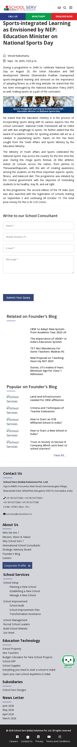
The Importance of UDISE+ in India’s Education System (48, 340)
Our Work (8, 632)
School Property (12, 648)
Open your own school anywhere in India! (26, 674)
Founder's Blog (11, 554)
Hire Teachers (11, 653)
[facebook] (17, 737)
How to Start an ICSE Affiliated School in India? (46, 420)
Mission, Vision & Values (17, 537)
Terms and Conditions (58, 741)
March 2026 (9, 718)
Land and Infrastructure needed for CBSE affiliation (47, 398)
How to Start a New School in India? (48, 432)
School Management (15, 620)
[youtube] (49, 737)
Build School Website (15, 628)
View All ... (60, 455)
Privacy (39, 741)
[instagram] (60, 737)
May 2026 (8, 710)
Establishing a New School (24, 591)
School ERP (9, 661)
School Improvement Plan (24, 609)
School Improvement (15, 601)
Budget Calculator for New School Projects (27, 657)
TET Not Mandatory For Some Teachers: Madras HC (47, 350)
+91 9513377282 (14, 498)
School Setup (10, 582)
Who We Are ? (11, 532)
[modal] (68, 662)
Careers (7, 558)
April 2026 (8, 714)
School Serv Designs (14, 690)
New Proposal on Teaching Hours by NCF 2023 (47, 359)
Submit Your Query (18, 297)
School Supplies (12, 665)
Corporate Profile (15, 565)
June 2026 (8, 705)
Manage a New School (22, 595)
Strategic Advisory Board (17, 549)
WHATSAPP (38, 16)
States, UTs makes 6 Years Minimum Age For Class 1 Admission (46, 371)
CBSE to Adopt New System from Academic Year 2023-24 (48, 330)
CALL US (13, 16)
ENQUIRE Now (64, 16)
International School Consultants (21, 545)
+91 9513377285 (30, 502)
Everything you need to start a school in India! (29, 669)
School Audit (16, 605)
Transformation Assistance (25, 614)
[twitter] (28, 737)
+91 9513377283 (33, 498)
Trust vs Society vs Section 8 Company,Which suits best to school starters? (48, 445)
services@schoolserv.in (19, 514)
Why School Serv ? (13, 541)
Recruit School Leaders (16, 624)
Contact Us (27, 741)
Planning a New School (22, 586)
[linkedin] (38, 737)
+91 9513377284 (11, 502)
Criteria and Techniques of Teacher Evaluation (47, 409)
